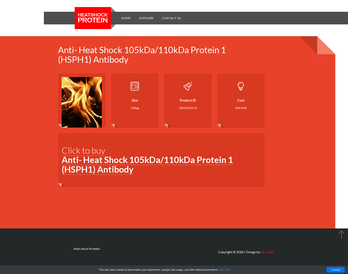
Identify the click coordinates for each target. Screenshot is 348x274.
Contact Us (171, 18)
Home (125, 18)
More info (224, 269)
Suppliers (146, 18)
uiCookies (268, 252)
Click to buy (147, 160)
